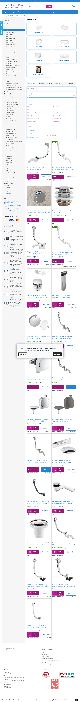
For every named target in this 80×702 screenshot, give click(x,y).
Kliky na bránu (10, 106)
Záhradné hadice (10, 139)
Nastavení (23, 354)
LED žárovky (9, 162)
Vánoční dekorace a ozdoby (12, 123)
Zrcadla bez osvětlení (11, 85)
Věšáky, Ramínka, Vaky (11, 148)
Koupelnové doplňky (11, 59)
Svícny (7, 181)
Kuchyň (6, 92)
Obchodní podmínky (44, 1)
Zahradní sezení (10, 131)
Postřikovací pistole (11, 133)
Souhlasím (57, 354)
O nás (43, 652)
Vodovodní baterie (10, 26)
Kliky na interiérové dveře (13, 100)
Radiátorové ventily (10, 74)
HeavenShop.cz (7, 684)
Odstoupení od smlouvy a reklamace (50, 660)
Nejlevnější (41, 83)
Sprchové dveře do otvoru (12, 51)
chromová (33, 107)
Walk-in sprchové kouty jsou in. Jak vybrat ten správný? (12, 201)
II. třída (7, 191)
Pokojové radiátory (10, 67)
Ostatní (8, 175)
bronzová (56, 116)
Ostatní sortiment (10, 135)
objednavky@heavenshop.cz (11, 674)
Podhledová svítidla (10, 179)
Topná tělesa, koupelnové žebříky (14, 61)
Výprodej (6, 185)
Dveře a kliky (9, 96)
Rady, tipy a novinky (46, 664)
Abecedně (57, 83)
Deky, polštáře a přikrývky (12, 121)
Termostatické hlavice (11, 78)
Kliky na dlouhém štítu (12, 102)
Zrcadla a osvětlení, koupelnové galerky (13, 80)
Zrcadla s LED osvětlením (12, 83)
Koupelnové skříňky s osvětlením (14, 87)
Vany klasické (9, 34)
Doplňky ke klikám (11, 112)
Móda (7, 127)
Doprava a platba (32, 1)
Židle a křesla (9, 119)
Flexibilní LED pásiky (10, 173)
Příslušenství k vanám (11, 44)
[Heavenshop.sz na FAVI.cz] (50, 675)
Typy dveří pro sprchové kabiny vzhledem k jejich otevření (11, 209)
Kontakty (44, 662)
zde (48, 350)
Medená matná (33, 121)
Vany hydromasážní (10, 42)
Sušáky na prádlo (10, 144)
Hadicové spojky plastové (12, 137)
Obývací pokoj (9, 114)
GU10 (8, 169)
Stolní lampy (9, 158)
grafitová (32, 113)
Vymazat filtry (51, 135)
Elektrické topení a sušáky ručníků (14, 65)
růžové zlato (57, 113)
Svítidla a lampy (8, 150)
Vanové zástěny (9, 47)
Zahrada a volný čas (10, 129)
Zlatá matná (57, 119)
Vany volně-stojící (10, 32)
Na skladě (32, 88)
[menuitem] (6, 12)
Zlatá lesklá (57, 121)
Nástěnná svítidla (10, 154)
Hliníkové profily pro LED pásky (13, 177)
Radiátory (8, 63)
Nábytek (8, 57)
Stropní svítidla (9, 152)
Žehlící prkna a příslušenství (12, 146)
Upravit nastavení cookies (35, 700)
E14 (7, 164)
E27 (7, 166)
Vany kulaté (9, 40)
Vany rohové (9, 36)
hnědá (31, 116)
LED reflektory (9, 171)
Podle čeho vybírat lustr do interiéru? (13, 205)
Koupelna (6, 24)
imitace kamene (34, 119)
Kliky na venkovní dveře (12, 104)
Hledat (49, 6)
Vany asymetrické (10, 38)
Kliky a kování (9, 98)
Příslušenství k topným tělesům (13, 72)
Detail (70, 387)
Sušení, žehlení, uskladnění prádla (14, 141)
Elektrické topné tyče (11, 76)
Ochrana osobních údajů (47, 658)
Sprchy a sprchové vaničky (12, 53)
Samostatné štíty (11, 108)
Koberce (8, 117)
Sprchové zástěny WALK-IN (12, 55)
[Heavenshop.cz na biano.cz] (59, 684)
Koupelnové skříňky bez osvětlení (14, 89)
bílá (55, 107)
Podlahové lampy (10, 156)
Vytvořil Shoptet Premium (61, 700)
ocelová (56, 110)
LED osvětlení (9, 160)
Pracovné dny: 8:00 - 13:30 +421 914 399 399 (14, 677)
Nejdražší (49, 83)
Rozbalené (8, 193)
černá (32, 110)
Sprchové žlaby (9, 49)
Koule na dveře (10, 110)
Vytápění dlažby (10, 69)
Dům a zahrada (7, 94)
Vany (7, 30)
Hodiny (8, 125)
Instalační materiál (8, 183)
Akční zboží (8, 189)
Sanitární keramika (10, 28)
